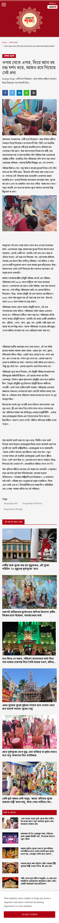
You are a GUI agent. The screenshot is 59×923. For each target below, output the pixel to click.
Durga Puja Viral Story (32, 503)
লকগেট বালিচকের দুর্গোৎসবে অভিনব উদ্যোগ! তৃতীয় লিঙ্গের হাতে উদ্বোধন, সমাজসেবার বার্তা (28, 613)
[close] (55, 894)
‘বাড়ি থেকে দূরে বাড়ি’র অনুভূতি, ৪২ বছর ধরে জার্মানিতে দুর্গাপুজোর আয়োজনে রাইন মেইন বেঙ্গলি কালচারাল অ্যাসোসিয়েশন (38, 881)
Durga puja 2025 (11, 503)
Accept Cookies (29, 914)
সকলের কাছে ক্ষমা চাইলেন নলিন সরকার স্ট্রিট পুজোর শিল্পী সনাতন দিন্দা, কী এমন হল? (38, 865)
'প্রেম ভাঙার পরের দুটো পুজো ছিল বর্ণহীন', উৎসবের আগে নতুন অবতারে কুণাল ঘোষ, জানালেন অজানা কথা (38, 821)
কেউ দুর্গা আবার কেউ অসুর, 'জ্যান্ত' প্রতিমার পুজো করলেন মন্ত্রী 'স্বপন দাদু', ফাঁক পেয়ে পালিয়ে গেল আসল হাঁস (27, 800)
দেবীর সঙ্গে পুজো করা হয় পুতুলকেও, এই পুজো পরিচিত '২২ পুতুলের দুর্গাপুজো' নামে (25, 567)
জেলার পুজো (13, 42)
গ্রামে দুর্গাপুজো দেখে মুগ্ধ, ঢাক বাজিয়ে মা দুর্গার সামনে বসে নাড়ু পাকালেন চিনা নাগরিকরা (29, 753)
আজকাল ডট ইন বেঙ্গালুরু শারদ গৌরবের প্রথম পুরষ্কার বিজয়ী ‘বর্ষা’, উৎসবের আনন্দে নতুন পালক (38, 836)
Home (4, 42)
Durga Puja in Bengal (13, 509)
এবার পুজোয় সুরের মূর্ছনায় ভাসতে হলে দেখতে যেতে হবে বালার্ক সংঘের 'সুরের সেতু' (28, 707)
